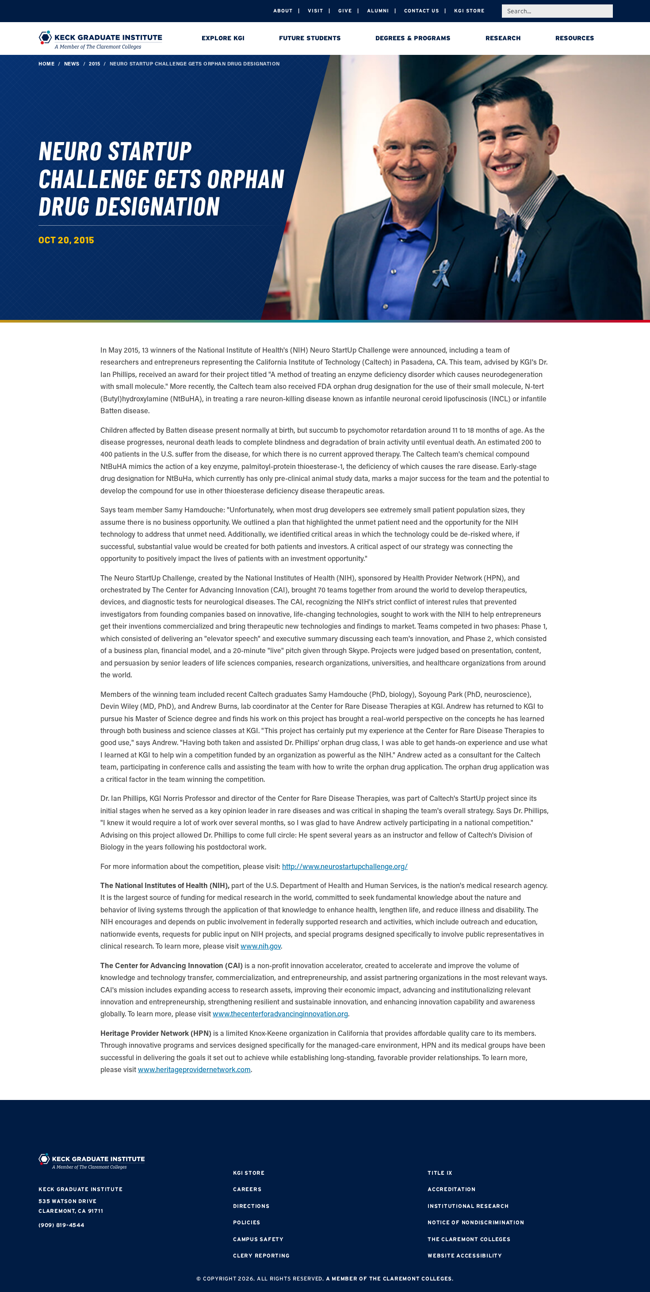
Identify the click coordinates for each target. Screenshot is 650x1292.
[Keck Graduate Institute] (100, 40)
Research (503, 38)
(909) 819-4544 (61, 1225)
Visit (315, 10)
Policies (246, 1222)
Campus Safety (258, 1239)
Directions (251, 1206)
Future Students (310, 38)
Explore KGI (223, 38)
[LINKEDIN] (351, 1127)
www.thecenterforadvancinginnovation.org (280, 1013)
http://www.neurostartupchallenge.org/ (345, 866)
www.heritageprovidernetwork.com (194, 1069)
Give (345, 10)
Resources (574, 38)
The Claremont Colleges (469, 1239)
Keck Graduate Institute (80, 1189)
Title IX (440, 1173)
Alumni (378, 10)
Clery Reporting (261, 1255)
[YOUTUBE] (378, 1127)
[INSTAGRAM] (298, 1127)
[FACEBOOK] (272, 1127)
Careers (247, 1189)
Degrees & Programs (413, 38)
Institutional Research (468, 1206)
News (72, 63)
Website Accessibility (465, 1255)
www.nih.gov (261, 945)
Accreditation (452, 1189)
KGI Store (469, 10)
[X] (325, 1127)
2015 (94, 63)
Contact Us (421, 10)
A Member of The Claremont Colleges (389, 1278)
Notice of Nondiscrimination (476, 1222)
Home (46, 63)
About (283, 10)
